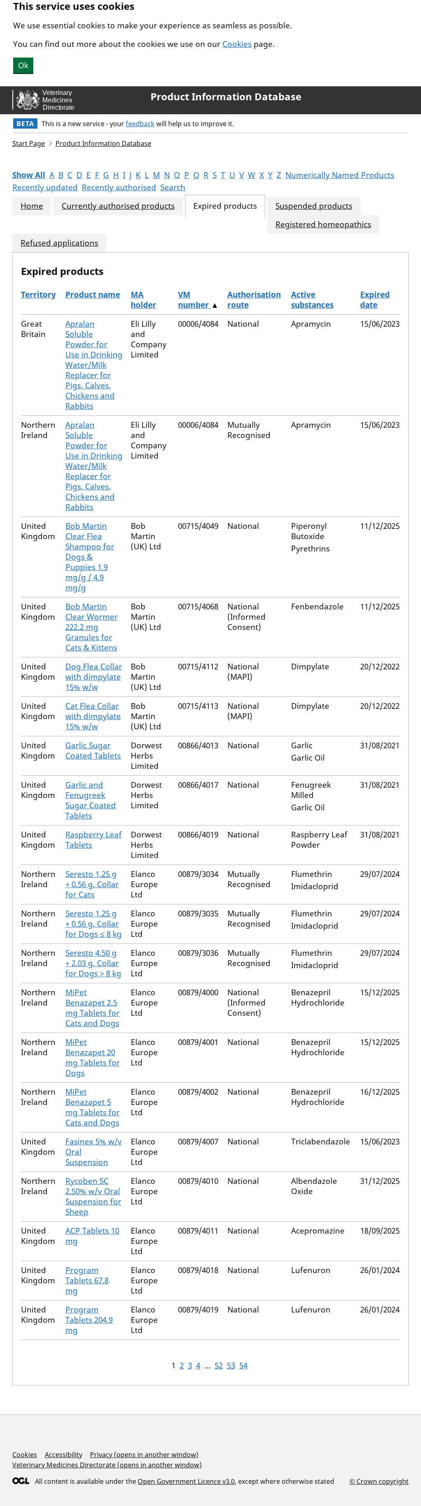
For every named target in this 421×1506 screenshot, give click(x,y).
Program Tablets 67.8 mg (87, 1280)
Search (172, 187)
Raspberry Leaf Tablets (93, 839)
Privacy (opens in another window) (144, 1454)
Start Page (28, 143)
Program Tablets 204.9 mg (89, 1319)
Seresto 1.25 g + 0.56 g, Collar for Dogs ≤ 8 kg (93, 923)
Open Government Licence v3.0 (186, 1481)
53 (231, 1365)
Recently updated (45, 187)
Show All (28, 175)
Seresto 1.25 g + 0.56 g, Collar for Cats (92, 884)
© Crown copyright (379, 1481)
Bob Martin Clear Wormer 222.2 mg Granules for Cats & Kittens (91, 627)
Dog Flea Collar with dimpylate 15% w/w (93, 676)
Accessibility (63, 1454)
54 (243, 1365)
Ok (23, 65)
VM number (194, 299)
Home (32, 206)
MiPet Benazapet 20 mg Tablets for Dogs (92, 1057)
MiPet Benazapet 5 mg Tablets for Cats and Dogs (92, 1107)
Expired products (225, 206)
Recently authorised (119, 187)
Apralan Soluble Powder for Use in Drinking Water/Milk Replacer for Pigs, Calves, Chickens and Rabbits (94, 364)
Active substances (312, 299)
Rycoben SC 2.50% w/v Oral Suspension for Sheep (93, 1196)
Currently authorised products (118, 206)
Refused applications (59, 243)
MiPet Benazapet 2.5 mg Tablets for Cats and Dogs (92, 1008)
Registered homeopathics (323, 224)
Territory (38, 294)
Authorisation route (254, 299)
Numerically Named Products (339, 175)
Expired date (375, 299)
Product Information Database (225, 96)
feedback (140, 123)
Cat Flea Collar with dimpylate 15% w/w (93, 716)
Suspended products (313, 206)
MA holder (143, 299)
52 (219, 1365)
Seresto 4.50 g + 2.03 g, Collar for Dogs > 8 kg (93, 963)
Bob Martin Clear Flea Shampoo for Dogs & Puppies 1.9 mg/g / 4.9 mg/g (89, 557)
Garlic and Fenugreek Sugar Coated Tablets (90, 800)
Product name (92, 294)
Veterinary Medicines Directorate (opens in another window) (107, 1464)
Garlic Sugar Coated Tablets (93, 750)
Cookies (237, 44)
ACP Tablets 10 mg (92, 1235)
